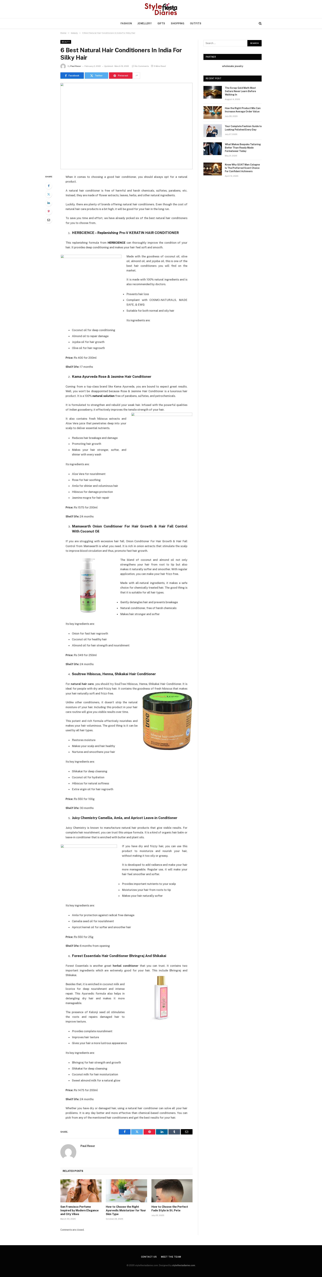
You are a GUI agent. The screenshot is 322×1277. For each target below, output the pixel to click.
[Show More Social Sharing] (136, 75)
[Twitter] (48, 194)
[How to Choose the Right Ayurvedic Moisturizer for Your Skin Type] (126, 1190)
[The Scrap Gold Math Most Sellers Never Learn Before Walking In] (212, 92)
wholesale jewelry (232, 66)
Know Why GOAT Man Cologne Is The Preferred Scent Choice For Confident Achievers (242, 168)
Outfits (195, 23)
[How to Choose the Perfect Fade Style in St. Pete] (172, 1190)
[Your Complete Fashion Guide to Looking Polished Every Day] (212, 130)
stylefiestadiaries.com (183, 1265)
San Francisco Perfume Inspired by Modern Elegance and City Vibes (79, 1210)
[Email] (48, 220)
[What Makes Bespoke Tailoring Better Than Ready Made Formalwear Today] (212, 148)
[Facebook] (48, 185)
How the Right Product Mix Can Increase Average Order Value (243, 110)
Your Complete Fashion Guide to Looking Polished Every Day (243, 128)
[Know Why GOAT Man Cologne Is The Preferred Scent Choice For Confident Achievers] (212, 169)
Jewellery (145, 23)
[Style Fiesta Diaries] (161, 9)
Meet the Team (171, 1257)
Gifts (161, 23)
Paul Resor (75, 66)
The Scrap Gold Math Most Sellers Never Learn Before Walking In (240, 91)
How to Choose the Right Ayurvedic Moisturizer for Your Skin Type (126, 1210)
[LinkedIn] (48, 202)
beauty (66, 42)
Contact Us (149, 1257)
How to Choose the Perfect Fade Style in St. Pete (169, 1208)
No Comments (142, 66)
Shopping (177, 23)
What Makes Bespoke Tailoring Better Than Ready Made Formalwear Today (243, 147)
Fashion (126, 23)
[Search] (260, 23)
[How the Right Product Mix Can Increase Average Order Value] (212, 112)
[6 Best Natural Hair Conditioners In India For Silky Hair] (126, 126)
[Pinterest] (48, 211)
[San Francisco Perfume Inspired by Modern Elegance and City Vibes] (80, 1190)
